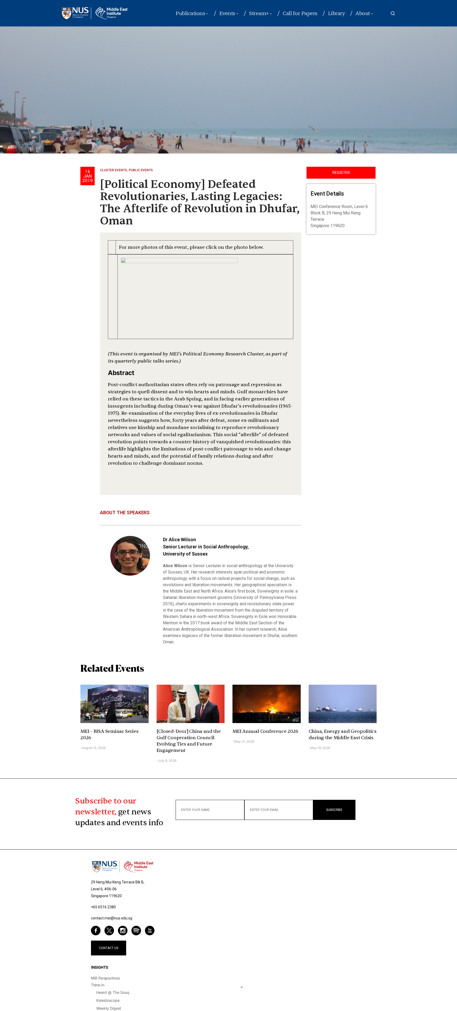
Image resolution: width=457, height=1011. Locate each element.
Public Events (141, 170)
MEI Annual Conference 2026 (265, 731)
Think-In (97, 985)
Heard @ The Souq (112, 992)
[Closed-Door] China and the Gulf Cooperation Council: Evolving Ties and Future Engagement (189, 740)
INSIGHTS (99, 967)
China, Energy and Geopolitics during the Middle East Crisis (343, 734)
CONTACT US (108, 948)
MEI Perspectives (105, 978)
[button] (392, 13)
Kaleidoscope (108, 1000)
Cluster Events (113, 170)
